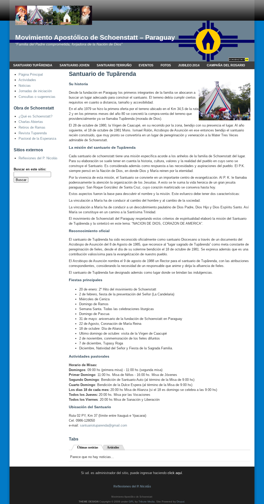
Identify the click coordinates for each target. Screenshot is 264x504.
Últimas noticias (87, 447)
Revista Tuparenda (33, 133)
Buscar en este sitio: (30, 169)
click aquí (175, 473)
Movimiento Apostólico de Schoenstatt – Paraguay (95, 37)
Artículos (113, 447)
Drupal (180, 501)
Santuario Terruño (114, 65)
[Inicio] (53, 15)
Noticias (25, 86)
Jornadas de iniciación (35, 91)
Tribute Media (146, 501)
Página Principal (31, 74)
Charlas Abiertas (31, 122)
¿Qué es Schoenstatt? (35, 116)
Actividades (27, 80)
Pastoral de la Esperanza (37, 138)
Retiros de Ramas (32, 127)
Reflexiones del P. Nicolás (38, 158)
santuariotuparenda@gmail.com (103, 425)
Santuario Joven (74, 65)
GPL (131, 501)
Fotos (166, 65)
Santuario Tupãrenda (32, 65)
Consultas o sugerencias (37, 97)
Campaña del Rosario (226, 65)
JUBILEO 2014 (189, 65)
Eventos (146, 65)
